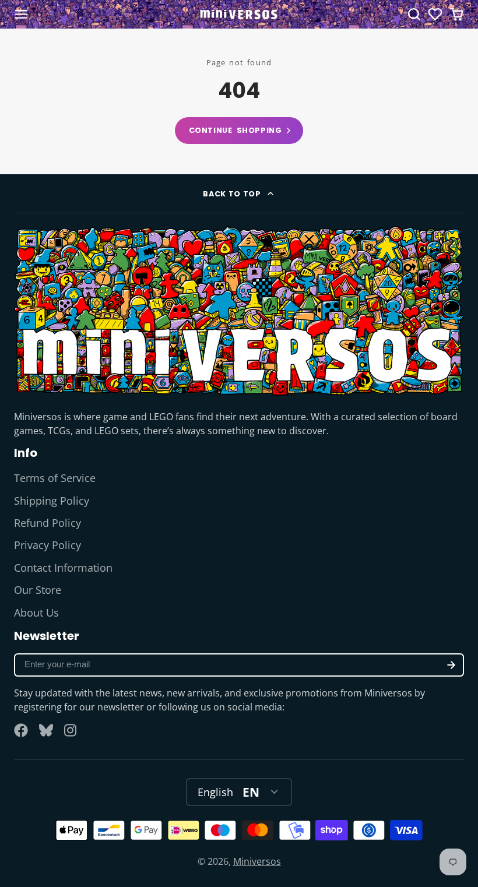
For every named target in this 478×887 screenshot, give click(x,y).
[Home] (239, 14)
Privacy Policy (47, 545)
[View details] (239, 310)
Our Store (37, 590)
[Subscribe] (451, 665)
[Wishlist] (435, 14)
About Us (36, 613)
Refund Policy (47, 523)
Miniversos (257, 861)
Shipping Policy (51, 501)
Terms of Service (55, 478)
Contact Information (63, 568)
